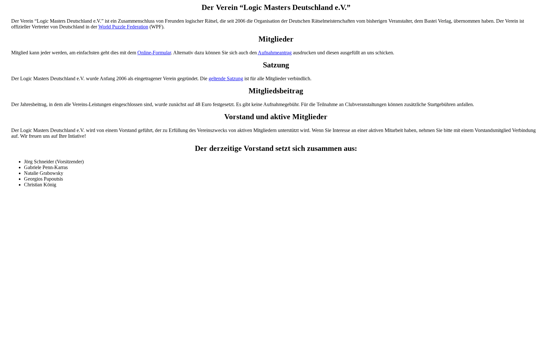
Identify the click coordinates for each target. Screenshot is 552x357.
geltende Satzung (226, 78)
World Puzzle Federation (123, 26)
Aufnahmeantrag (275, 52)
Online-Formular (154, 52)
